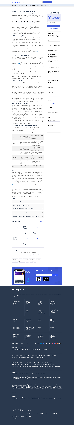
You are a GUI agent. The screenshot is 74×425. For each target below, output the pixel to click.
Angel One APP (19, 349)
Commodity (26, 311)
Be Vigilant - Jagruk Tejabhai (16, 328)
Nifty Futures (18, 357)
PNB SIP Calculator (25, 238)
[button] (28, 201)
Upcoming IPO (27, 305)
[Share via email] (33, 22)
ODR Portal (13, 416)
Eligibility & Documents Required (29, 326)
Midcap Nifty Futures (30, 357)
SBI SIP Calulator (34, 238)
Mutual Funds (20, 252)
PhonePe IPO (52, 326)
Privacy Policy (27, 410)
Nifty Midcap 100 (37, 355)
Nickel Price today (39, 364)
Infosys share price (52, 336)
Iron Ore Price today (46, 364)
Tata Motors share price (16, 338)
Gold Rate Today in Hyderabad (46, 360)
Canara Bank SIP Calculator (15, 232)
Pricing (45, 5)
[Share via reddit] (30, 22)
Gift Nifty (55, 355)
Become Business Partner (28, 320)
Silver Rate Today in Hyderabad (21, 362)
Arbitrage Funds (50, 100)
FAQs (54, 413)
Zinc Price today (33, 364)
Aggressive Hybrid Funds (52, 97)
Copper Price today (20, 364)
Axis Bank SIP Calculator (25, 227)
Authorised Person (52, 312)
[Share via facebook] (24, 22)
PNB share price (40, 337)
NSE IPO (51, 320)
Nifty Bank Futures (23, 357)
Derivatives (36, 254)
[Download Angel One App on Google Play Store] (46, 278)
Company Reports (15, 326)
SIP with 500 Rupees (27, 303)
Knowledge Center (15, 320)
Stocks (26, 300)
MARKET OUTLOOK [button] (40, 319)
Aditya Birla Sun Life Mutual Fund (53, 112)
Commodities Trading (53, 309)
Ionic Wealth (24, 347)
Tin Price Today (52, 364)
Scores (36, 413)
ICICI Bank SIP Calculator (34, 243)
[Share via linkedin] (27, 22)
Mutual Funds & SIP (21, 5)
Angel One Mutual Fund (51, 115)
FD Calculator (39, 309)
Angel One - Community (16, 327)
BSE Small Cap (48, 355)
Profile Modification (21, 261)
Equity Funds (50, 84)
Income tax (51, 311)
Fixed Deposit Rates (45, 349)
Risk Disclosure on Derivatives (20, 416)
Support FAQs (27, 343)
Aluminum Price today (27, 364)
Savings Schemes (15, 259)
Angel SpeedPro (29, 349)
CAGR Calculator (40, 304)
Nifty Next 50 (32, 355)
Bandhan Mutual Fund (51, 122)
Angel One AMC (20, 347)
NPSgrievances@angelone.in (15, 406)
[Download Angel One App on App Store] (46, 280)
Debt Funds (49, 82)
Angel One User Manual (27, 252)
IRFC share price (15, 335)
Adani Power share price (41, 336)
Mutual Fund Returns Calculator (42, 313)
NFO (25, 304)
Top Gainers (39, 326)
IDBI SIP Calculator (34, 233)
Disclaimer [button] (14, 396)
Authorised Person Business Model (29, 327)
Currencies (26, 310)
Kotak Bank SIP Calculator (15, 238)
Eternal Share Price (40, 338)
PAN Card (20, 259)
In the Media (14, 304)
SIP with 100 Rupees (27, 302)
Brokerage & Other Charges (16, 301)
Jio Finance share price (53, 338)
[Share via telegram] (16, 22)
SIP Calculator (15, 227)
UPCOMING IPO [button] (52, 319)
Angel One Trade (24, 349)
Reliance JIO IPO (52, 321)
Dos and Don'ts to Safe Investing (29, 413)
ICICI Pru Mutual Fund (48, 366)
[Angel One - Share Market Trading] (16, 2)
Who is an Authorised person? (29, 322)
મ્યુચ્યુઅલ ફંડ (24, 26)
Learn (27, 5)
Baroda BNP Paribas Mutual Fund (53, 127)
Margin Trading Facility (35, 349)
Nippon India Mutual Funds (56, 366)
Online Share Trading (15, 254)
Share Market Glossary (41, 322)
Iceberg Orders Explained (52, 42)
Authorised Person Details (28, 329)
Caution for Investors (28, 416)
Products (33, 5)
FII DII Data (39, 328)
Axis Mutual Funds (35, 366)
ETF (25, 309)
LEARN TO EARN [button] (15, 319)
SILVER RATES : (14, 362)
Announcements (40, 321)
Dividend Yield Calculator (41, 305)
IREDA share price (15, 337)
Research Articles (32, 259)
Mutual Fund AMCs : (15, 366)
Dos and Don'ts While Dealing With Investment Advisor (45, 413)
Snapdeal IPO (52, 327)
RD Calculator (39, 310)
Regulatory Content (21, 413)
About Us (14, 302)
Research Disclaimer (15, 413)
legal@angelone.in (34, 408)
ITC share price (52, 337)
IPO (32, 254)
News (30, 5)
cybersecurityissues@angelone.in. (36, 407)
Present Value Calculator (41, 311)
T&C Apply (57, 413)
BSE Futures (41, 357)
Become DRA (26, 321)
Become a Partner (40, 5)
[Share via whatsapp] (19, 22)
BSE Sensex (43, 355)
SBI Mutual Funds (29, 366)
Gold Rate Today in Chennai (37, 360)
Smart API (31, 261)
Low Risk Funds (50, 92)
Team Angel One (26, 13)
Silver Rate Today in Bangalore (31, 362)
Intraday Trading (22, 254)
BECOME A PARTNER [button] (28, 319)
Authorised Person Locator (28, 330)
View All (53, 103)
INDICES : (13, 355)
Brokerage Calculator (40, 300)
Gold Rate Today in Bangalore (55, 360)
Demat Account (15, 252)
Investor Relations (15, 305)
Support (49, 5)
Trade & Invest (14, 5)
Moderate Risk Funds (51, 95)
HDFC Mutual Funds (41, 366)
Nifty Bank (20, 355)
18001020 (22, 343)
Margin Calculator (40, 301)
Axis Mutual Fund (50, 117)
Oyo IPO (51, 322)
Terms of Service (32, 410)
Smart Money (14, 321)
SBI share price (27, 338)
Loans (27, 261)
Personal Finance (15, 261)
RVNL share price (27, 337)
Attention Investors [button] (15, 372)
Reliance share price (52, 335)
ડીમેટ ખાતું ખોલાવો (15, 184)
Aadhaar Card (26, 259)
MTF (35, 261)
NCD (25, 312)
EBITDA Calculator (40, 312)
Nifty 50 (17, 355)
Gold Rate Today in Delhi (28, 360)
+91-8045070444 (26, 407)
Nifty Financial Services (26, 355)
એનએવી (18, 63)
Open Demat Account (47, 2)
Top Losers (39, 327)
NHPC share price (27, 336)
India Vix (52, 355)
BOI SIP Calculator (34, 227)
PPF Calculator (40, 314)
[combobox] (31, 14)
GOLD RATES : (14, 360)
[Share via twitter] (22, 22)
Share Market (28, 254)
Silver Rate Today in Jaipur (49, 362)
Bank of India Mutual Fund (52, 125)
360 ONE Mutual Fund (51, 109)
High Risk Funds (50, 87)
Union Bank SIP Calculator (15, 243)
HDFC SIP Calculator (25, 233)
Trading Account (34, 252)
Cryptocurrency (38, 259)
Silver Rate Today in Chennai (40, 362)
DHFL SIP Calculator (25, 244)
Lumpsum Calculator (40, 303)
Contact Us (14, 303)
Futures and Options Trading (54, 310)
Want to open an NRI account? (54, 28)
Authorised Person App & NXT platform (30, 328)
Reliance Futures (36, 357)
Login (55, 2)
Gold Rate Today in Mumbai (20, 360)
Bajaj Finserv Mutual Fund (52, 120)
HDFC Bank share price (28, 335)
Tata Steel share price (40, 335)
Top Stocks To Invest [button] (16, 334)
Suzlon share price (15, 336)
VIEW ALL (41, 221)
